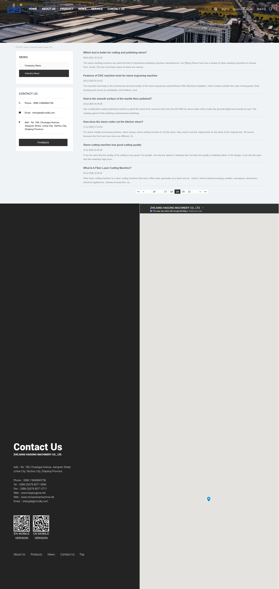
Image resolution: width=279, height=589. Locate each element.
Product (66, 9)
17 (165, 191)
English (225, 9)
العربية (249, 9)
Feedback (43, 142)
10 (154, 191)
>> (205, 191)
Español (238, 9)
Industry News (32, 73)
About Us (48, 9)
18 (171, 191)
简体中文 (261, 9)
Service (97, 9)
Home (33, 9)
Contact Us (116, 9)
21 (189, 191)
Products (36, 554)
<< (138, 191)
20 (183, 191)
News (82, 9)
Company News (33, 65)
